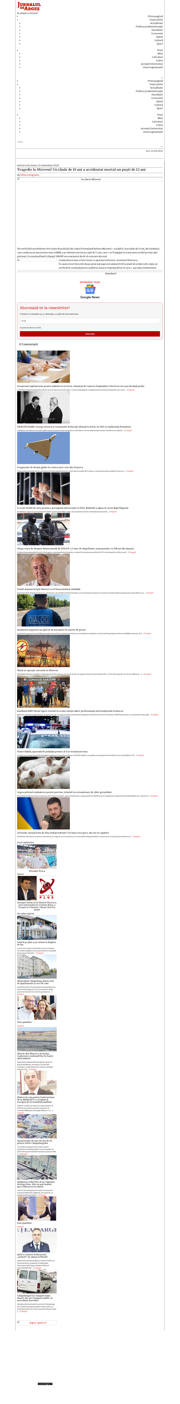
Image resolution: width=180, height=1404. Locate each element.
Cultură (158, 40)
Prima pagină (155, 16)
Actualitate (156, 23)
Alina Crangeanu (29, 174)
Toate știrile (156, 19)
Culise (159, 60)
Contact (73, 1396)
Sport (160, 43)
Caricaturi (157, 57)
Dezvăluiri (157, 30)
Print (160, 50)
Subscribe (90, 334)
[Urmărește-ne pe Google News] (90, 291)
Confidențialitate (90, 1396)
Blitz (160, 53)
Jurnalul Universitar (152, 63)
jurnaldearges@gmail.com (43, 1338)
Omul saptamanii (153, 67)
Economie (157, 33)
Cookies (106, 1396)
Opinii (159, 36)
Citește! (131, 390)
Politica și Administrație (149, 26)
